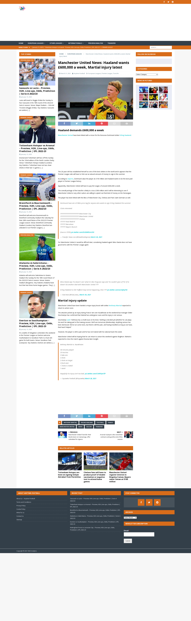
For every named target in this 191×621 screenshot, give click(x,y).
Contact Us (20, 516)
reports (70, 179)
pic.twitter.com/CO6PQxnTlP (95, 373)
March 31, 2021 (66, 73)
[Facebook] (164, 2)
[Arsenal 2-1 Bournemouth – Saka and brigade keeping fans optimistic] (153, 97)
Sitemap (19, 520)
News (80, 427)
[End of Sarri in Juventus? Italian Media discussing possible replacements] (143, 104)
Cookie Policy (20, 509)
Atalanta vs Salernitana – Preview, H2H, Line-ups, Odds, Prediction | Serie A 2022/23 (36, 266)
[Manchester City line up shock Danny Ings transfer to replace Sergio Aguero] (163, 97)
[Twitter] (168, 2)
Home (21, 43)
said (68, 320)
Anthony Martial (115, 305)
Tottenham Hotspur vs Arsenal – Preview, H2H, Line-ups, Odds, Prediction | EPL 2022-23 (37, 148)
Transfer (112, 43)
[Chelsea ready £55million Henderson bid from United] (163, 104)
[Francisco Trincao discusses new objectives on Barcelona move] (163, 90)
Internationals (75, 43)
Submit (128, 541)
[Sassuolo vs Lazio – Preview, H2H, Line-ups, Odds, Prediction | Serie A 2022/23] (37, 72)
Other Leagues (56, 43)
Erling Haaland (125, 135)
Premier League (107, 73)
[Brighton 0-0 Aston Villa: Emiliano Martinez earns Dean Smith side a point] (153, 104)
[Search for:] (161, 47)
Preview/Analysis (95, 43)
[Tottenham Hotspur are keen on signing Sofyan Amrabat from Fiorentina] (70, 461)
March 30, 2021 (85, 295)
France (110, 422)
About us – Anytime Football (25, 499)
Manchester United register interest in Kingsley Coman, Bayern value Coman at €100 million (120, 477)
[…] (29, 110)
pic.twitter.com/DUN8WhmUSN (82, 232)
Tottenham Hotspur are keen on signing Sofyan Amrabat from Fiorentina (69, 474)
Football (100, 422)
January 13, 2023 (26, 97)
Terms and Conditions (23, 502)
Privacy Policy (21, 506)
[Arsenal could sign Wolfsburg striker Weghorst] (153, 90)
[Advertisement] (121, 22)
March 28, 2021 (90, 378)
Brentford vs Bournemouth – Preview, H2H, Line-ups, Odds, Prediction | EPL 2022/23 (36, 206)
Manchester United (65, 135)
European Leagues (36, 43)
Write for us (20, 513)
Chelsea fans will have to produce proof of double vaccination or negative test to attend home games (95, 477)
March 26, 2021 (96, 237)
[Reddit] (173, 2)
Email (127, 531)
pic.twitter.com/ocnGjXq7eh (117, 290)
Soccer (89, 427)
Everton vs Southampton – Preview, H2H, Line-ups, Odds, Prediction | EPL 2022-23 (36, 323)
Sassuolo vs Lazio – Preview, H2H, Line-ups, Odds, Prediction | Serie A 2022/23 (37, 91)
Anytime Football (79, 73)
